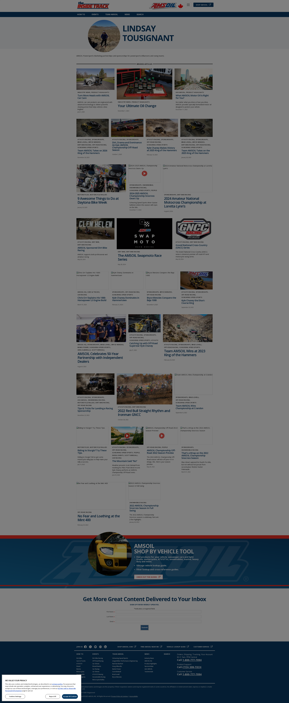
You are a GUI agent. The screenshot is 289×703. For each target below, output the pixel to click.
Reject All (52, 696)
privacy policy (57, 684)
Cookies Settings (15, 696)
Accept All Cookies (70, 696)
